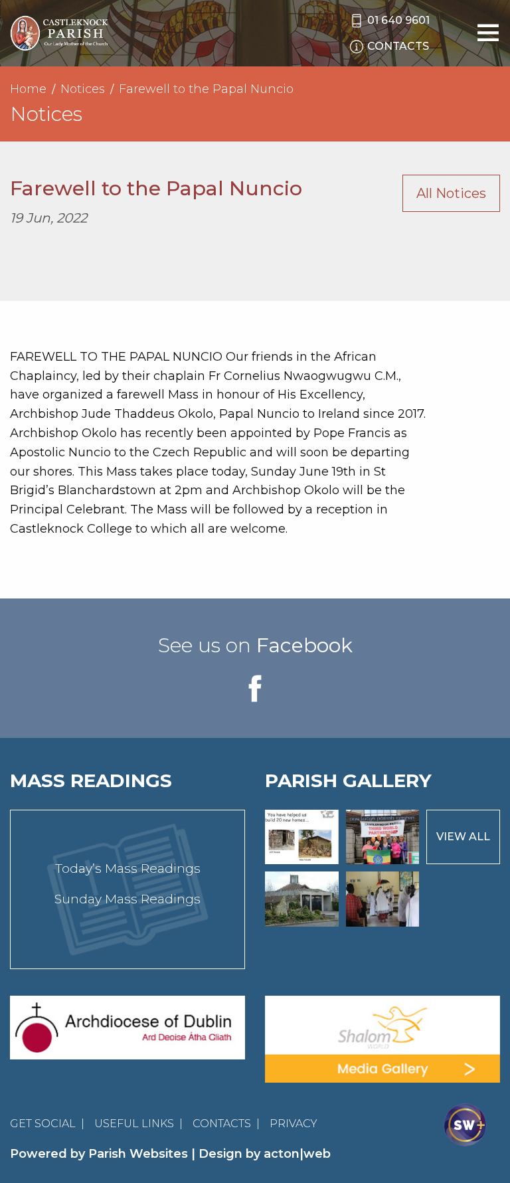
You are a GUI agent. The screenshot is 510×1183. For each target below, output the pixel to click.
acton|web (297, 1153)
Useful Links (134, 1123)
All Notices (451, 193)
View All (463, 836)
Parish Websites (138, 1153)
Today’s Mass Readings (128, 868)
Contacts (222, 1123)
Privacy (293, 1123)
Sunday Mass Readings (127, 899)
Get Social (43, 1123)
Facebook (304, 645)
